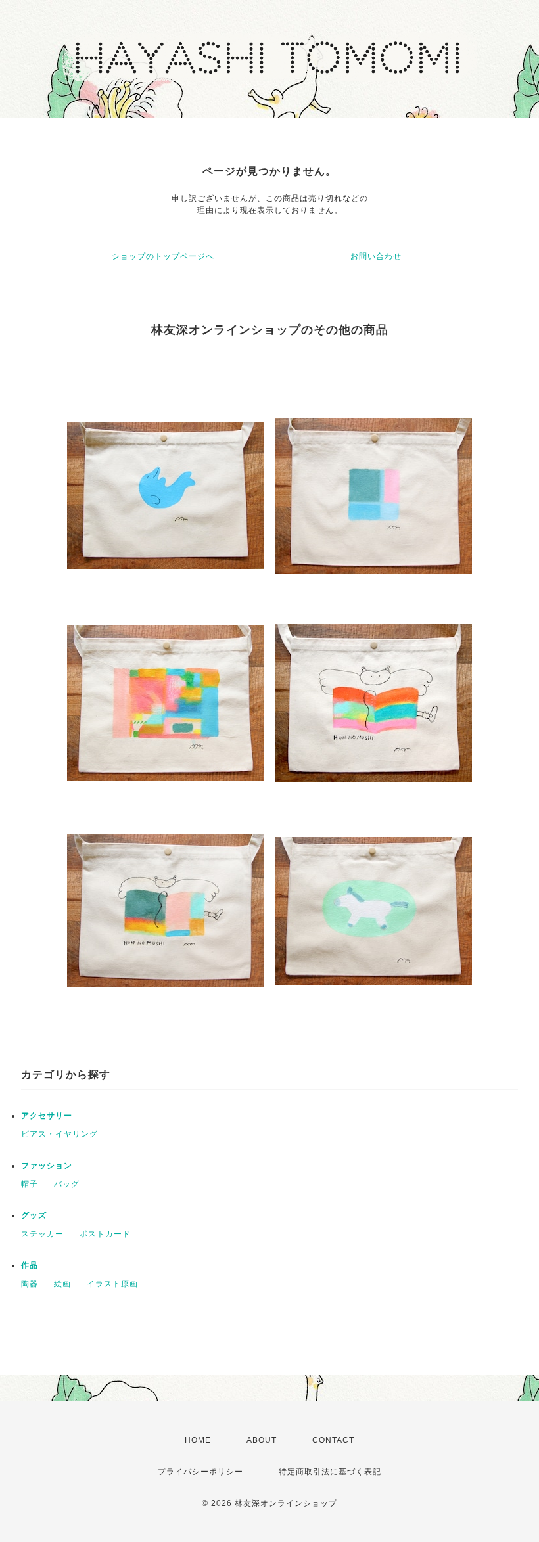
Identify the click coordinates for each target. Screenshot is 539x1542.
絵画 (62, 1283)
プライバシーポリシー (200, 1471)
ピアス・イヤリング (59, 1134)
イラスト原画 (112, 1283)
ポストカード (105, 1233)
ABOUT (261, 1440)
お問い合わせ (376, 256)
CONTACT (333, 1440)
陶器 (29, 1283)
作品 (29, 1265)
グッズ (34, 1215)
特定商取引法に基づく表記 (330, 1471)
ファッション (46, 1165)
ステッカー (42, 1233)
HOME (198, 1440)
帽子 (29, 1184)
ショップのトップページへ (163, 256)
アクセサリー (46, 1115)
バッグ (67, 1184)
